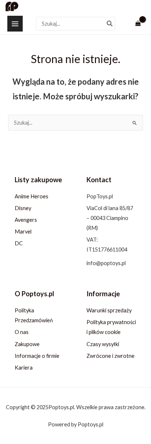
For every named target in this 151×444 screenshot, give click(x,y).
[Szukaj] (110, 23)
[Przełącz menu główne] (15, 23)
